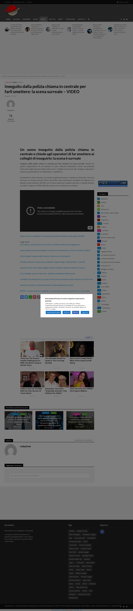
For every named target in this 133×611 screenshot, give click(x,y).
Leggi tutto (85, 312)
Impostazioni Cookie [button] (53, 312)
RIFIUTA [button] (75, 312)
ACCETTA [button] (66, 312)
